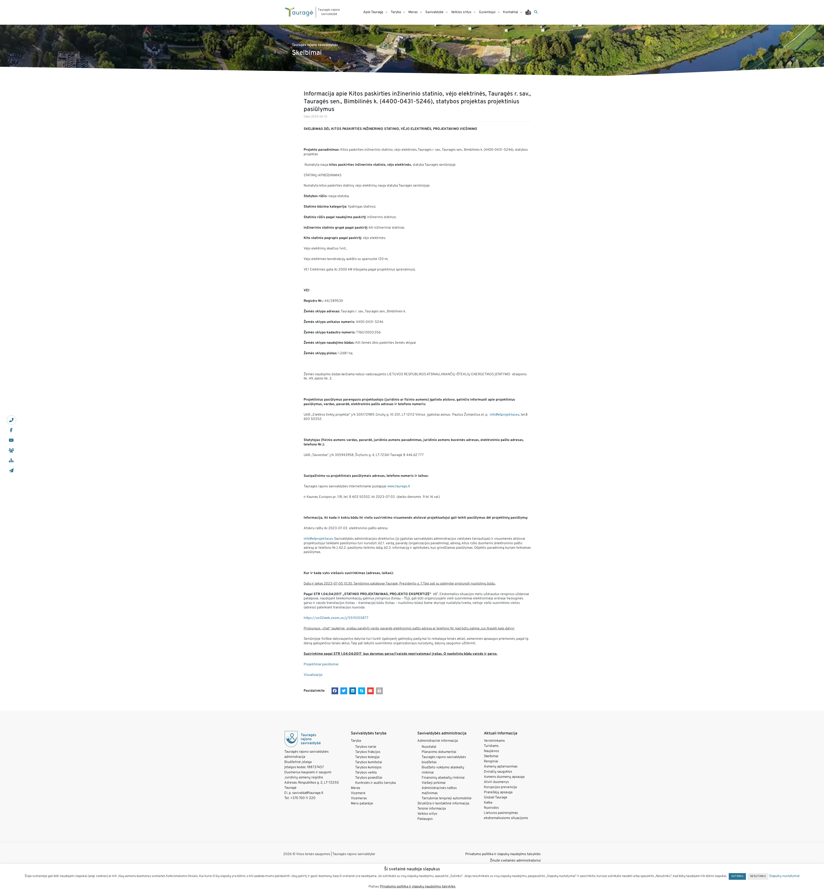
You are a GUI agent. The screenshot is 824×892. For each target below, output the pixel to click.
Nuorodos (491, 808)
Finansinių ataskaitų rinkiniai (443, 778)
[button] (335, 690)
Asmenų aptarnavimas (500, 766)
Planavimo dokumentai (439, 752)
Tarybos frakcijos (367, 752)
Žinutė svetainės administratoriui (515, 861)
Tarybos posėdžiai (368, 778)
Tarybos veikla (366, 772)
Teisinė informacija (431, 809)
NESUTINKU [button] (758, 876)
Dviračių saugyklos (498, 772)
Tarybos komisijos (368, 767)
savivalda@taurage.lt (307, 793)
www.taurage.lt (398, 486)
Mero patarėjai (362, 803)
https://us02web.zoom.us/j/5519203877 (336, 618)
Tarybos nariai (365, 747)
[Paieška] (536, 12)
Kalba (488, 803)
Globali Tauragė (495, 797)
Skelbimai (491, 756)
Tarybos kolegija (367, 757)
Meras (355, 788)
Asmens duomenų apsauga (504, 777)
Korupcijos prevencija (500, 787)
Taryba (356, 741)
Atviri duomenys (496, 782)
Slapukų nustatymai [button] (784, 876)
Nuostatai (429, 747)
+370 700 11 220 (302, 798)
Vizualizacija (313, 675)
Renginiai (491, 761)
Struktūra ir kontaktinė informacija (443, 803)
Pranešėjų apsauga (498, 792)
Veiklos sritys (427, 814)
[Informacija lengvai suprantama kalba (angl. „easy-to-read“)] (530, 12)
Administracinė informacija (437, 741)
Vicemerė (358, 793)
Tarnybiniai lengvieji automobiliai (446, 798)
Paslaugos (425, 819)
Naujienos (491, 751)
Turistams (491, 746)
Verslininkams (494, 741)
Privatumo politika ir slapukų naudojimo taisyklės (503, 854)
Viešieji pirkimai (433, 783)
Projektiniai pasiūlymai (321, 664)
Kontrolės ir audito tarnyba (375, 783)
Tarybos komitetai (368, 762)
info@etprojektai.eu (504, 415)
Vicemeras (359, 798)
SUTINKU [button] (737, 876)
